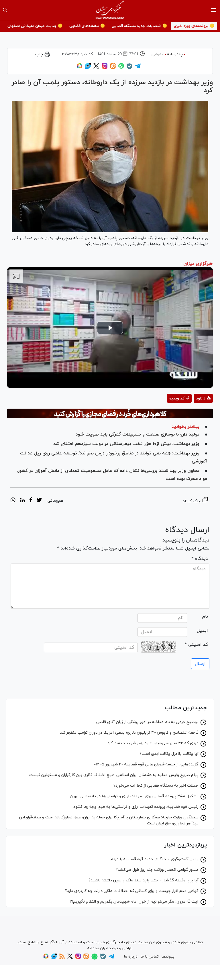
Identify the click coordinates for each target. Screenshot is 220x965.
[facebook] (31, 500)
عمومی (158, 54)
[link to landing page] (110, 10)
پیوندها (167, 956)
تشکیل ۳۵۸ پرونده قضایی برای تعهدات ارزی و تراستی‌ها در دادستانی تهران (134, 796)
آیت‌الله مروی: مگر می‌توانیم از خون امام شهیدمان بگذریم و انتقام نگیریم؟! (134, 901)
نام (205, 616)
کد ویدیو (176, 398)
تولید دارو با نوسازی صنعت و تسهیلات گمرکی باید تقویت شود (137, 434)
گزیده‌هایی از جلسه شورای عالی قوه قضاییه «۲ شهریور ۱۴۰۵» (146, 764)
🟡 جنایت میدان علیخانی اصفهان (34, 26)
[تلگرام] (138, 67)
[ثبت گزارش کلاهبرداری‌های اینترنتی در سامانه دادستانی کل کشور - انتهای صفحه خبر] (110, 413)
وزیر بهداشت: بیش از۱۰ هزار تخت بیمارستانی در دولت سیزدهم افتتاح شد (126, 444)
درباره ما (131, 956)
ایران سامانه (97, 948)
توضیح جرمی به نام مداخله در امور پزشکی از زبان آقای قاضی (147, 722)
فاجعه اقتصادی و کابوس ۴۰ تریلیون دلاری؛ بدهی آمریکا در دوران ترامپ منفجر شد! (128, 732)
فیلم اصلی (193, 413)
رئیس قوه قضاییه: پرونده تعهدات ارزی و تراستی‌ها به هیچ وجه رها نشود (136, 807)
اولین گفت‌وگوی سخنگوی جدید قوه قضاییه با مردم (155, 859)
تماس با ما (149, 956)
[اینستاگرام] (104, 67)
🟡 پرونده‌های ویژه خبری (194, 26)
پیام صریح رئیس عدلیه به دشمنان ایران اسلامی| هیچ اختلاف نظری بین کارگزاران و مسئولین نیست (114, 775)
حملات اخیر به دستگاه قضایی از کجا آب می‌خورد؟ (156, 785)
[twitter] (39, 501)
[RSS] (62, 958)
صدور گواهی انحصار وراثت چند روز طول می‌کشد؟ (157, 870)
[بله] (129, 68)
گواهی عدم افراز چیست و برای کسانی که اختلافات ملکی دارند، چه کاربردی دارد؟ (132, 891)
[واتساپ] (121, 67)
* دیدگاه (199, 559)
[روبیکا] (79, 67)
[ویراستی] (88, 67)
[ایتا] (113, 67)
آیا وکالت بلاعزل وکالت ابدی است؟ (169, 754)
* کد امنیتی (196, 644)
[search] (5, 10)
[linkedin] (22, 500)
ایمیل (202, 630)
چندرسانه (175, 54)
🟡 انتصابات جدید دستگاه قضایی (139, 26)
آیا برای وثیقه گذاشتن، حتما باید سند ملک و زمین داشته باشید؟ (144, 880)
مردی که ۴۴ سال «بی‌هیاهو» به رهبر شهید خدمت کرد (153, 743)
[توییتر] (96, 67)
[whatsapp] (13, 500)
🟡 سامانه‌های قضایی (87, 26)
